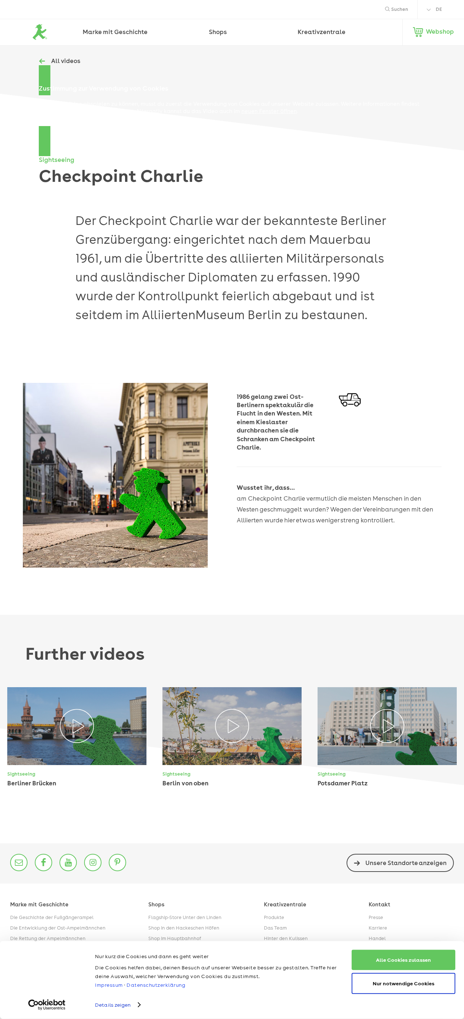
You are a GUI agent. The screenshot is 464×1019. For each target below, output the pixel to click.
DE (439, 9)
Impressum (109, 985)
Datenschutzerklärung (156, 985)
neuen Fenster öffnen (269, 111)
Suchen (399, 9)
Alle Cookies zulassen (403, 959)
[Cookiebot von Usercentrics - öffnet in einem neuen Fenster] (47, 1004)
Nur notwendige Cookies (403, 983)
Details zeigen (112, 1005)
